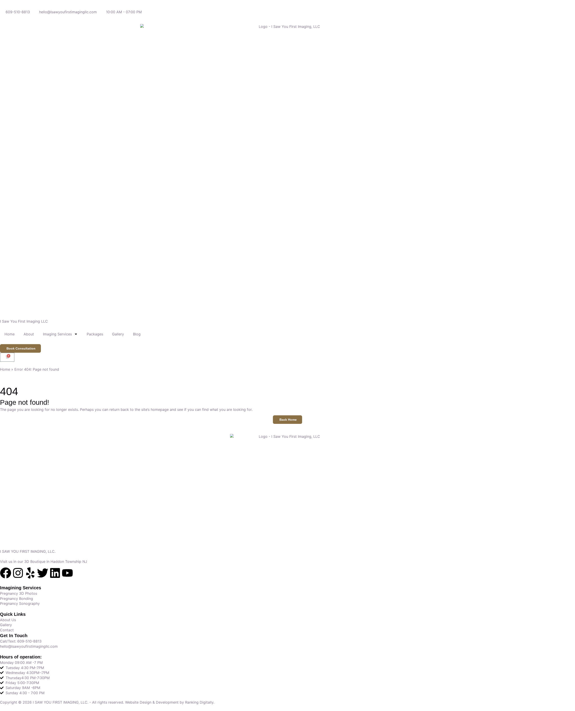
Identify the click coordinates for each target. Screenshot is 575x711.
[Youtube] (67, 573)
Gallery (118, 334)
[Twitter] (42, 573)
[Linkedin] (55, 573)
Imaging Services (57, 334)
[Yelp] (30, 573)
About (29, 334)
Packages (95, 334)
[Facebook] (5, 573)
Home (9, 334)
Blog (137, 334)
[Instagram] (18, 573)
